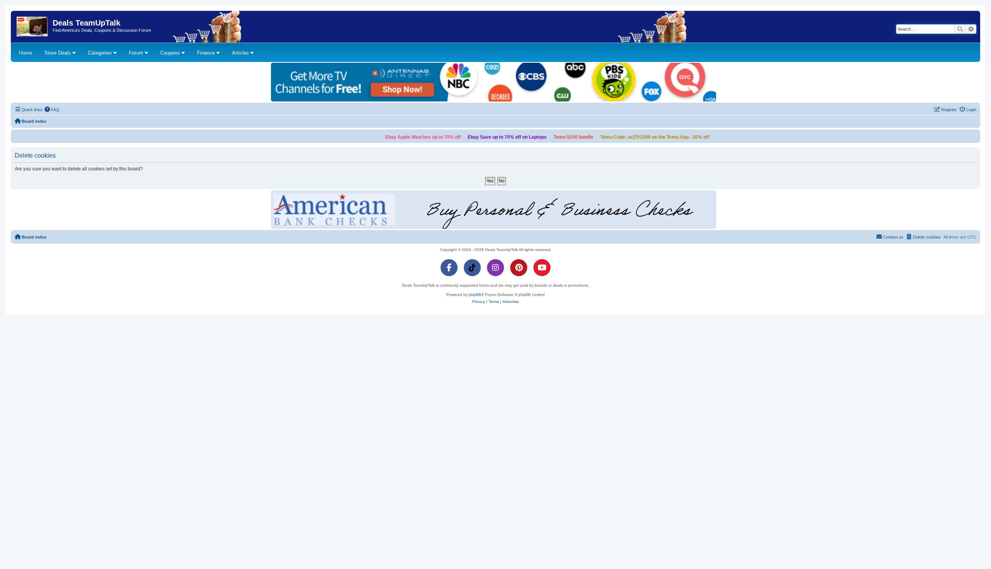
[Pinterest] (518, 267)
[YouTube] (541, 267)
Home (25, 53)
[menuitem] (52, 109)
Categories (100, 53)
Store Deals (58, 53)
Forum (137, 53)
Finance (206, 53)
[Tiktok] (472, 267)
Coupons (171, 53)
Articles (241, 53)
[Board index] (33, 27)
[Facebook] (449, 267)
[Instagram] (495, 267)
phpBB (475, 294)
